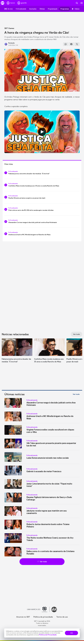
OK (71, 633)
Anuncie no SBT (23, 617)
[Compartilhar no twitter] (77, 44)
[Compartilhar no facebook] (71, 44)
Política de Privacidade (48, 635)
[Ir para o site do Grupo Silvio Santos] (38, 609)
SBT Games (9, 28)
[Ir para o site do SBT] (54, 609)
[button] (17, 352)
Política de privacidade (43, 617)
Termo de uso (62, 617)
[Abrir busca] (77, 3)
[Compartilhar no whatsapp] (65, 44)
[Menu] (81, 3)
